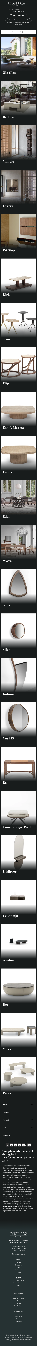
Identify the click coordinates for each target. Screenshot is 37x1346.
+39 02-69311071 (20, 1254)
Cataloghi (18, 1270)
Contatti (18, 1272)
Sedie (18, 1288)
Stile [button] (4, 1128)
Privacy (8, 1340)
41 (29, 1145)
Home (11, 10)
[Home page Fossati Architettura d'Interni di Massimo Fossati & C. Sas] (16, 4)
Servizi (18, 1262)
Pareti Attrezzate (18, 1298)
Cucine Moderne (18, 1280)
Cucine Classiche (18, 1283)
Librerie (18, 1296)
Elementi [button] (6, 1112)
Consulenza (18, 1265)
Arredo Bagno (18, 1306)
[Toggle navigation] (33, 4)
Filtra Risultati (17, 32)
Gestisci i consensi (25, 1340)
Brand (18, 1267)
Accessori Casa (21, 10)
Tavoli (18, 1285)
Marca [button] (5, 1105)
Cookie (14, 1340)
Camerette (18, 1321)
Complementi (18, 11)
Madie (19, 1301)
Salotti (18, 1303)
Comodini (18, 1316)
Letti (18, 1314)
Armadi (18, 1319)
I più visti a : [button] (7, 1135)
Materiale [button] (6, 1120)
